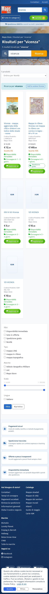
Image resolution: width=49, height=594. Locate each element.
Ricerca (39, 53)
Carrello (39, 18)
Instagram (7, 557)
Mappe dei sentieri (34, 499)
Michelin (5, 523)
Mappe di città (32, 496)
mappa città (11, 351)
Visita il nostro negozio (11, 510)
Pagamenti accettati (10, 499)
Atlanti (29, 506)
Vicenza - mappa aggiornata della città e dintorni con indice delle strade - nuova (12, 128)
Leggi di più (21, 584)
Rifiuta (22, 589)
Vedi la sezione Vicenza (35, 86)
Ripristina (18, 406)
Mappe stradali (32, 492)
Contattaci (5, 492)
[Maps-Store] (6, 10)
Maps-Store (6, 37)
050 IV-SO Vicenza (11, 212)
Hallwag (4, 533)
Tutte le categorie (11, 18)
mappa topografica (14, 357)
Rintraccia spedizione (10, 503)
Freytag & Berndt (8, 530)
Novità (9, 342)
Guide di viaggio (33, 510)
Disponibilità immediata (17, 331)
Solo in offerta (12, 335)
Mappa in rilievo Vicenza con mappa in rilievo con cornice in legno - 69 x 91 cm (36, 128)
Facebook (7, 553)
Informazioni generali (10, 506)
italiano (9, 399)
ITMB (3, 540)
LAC (8, 370)
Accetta (10, 589)
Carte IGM (30, 513)
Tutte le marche (8, 544)
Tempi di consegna (9, 496)
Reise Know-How (8, 537)
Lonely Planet (7, 526)
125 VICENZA (33, 212)
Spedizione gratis (14, 338)
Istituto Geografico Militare (18, 367)
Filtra (8, 406)
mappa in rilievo (13, 354)
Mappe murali (32, 503)
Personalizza (37, 589)
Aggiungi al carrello (13, 166)
